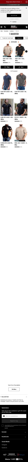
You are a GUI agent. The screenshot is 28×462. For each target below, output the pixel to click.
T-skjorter (12, 30)
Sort (22, 67)
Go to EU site (14, 15)
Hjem (2, 30)
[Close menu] (26, 8)
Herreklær (6, 30)
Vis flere (14, 389)
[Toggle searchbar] (5, 27)
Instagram (4, 444)
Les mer (6, 427)
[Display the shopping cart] (26, 27)
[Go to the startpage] (14, 27)
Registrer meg (14, 421)
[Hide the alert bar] (26, 2)
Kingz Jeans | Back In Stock (13, 2)
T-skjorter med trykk (7, 38)
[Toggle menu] (1, 27)
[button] (14, 454)
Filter (8, 67)
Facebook (4, 447)
